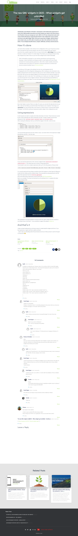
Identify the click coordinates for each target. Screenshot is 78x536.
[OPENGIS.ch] (12, 2)
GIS (23, 248)
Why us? (37, 2)
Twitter (28, 529)
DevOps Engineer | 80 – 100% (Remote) (13, 517)
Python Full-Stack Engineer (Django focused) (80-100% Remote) (19, 514)
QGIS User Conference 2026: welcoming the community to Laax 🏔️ (61, 490)
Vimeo (33, 529)
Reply (59, 299)
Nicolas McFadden (28, 336)
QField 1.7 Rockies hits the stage (37, 241)
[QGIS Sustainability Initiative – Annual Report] (16, 481)
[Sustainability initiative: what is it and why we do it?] (39, 481)
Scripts (34, 248)
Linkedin (35, 529)
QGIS (26, 248)
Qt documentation (39, 65)
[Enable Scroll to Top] (75, 533)
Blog (57, 2)
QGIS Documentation (47, 176)
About (47, 2)
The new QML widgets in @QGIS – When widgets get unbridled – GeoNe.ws (34, 419)
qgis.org (21, 250)
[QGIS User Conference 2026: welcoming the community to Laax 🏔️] (61, 481)
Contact (60, 2)
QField (52, 2)
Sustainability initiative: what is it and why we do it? (17, 522)
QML (30, 248)
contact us (51, 221)
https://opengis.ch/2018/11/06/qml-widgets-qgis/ (29, 421)
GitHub (25, 529)
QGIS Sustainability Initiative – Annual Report (15, 520)
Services (42, 2)
